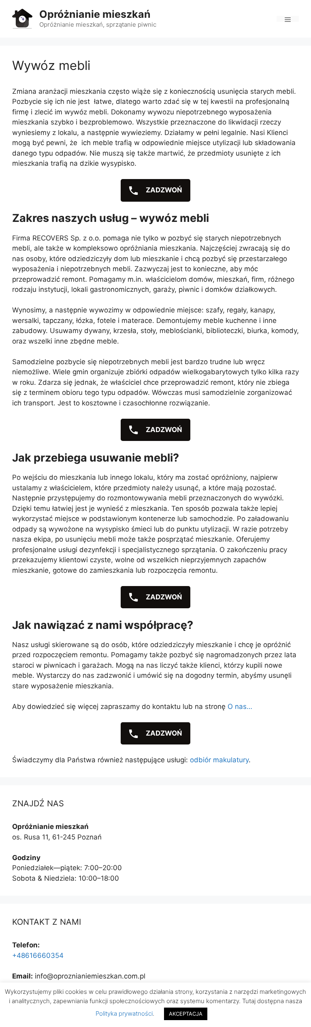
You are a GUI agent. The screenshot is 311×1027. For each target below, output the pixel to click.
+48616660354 (38, 955)
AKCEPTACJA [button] (185, 1013)
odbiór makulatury (219, 760)
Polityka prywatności (124, 1013)
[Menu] (288, 19)
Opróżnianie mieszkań (95, 14)
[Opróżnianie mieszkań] (22, 18)
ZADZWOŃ (163, 190)
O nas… (240, 706)
